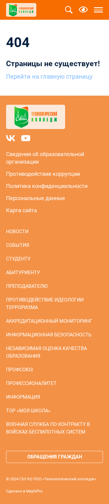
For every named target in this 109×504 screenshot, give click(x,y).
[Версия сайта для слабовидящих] (83, 10)
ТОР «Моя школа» (28, 411)
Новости (17, 231)
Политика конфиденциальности (47, 186)
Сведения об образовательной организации (45, 158)
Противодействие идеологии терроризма (45, 303)
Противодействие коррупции (43, 174)
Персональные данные (35, 198)
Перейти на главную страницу (49, 76)
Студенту (18, 259)
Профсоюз (19, 370)
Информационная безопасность (48, 335)
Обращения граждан (54, 457)
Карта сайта (21, 210)
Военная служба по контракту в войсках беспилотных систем (48, 428)
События (17, 245)
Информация (23, 397)
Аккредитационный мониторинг (49, 321)
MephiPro (34, 491)
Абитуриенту (23, 272)
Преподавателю (27, 286)
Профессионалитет (31, 383)
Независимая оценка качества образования (46, 352)
